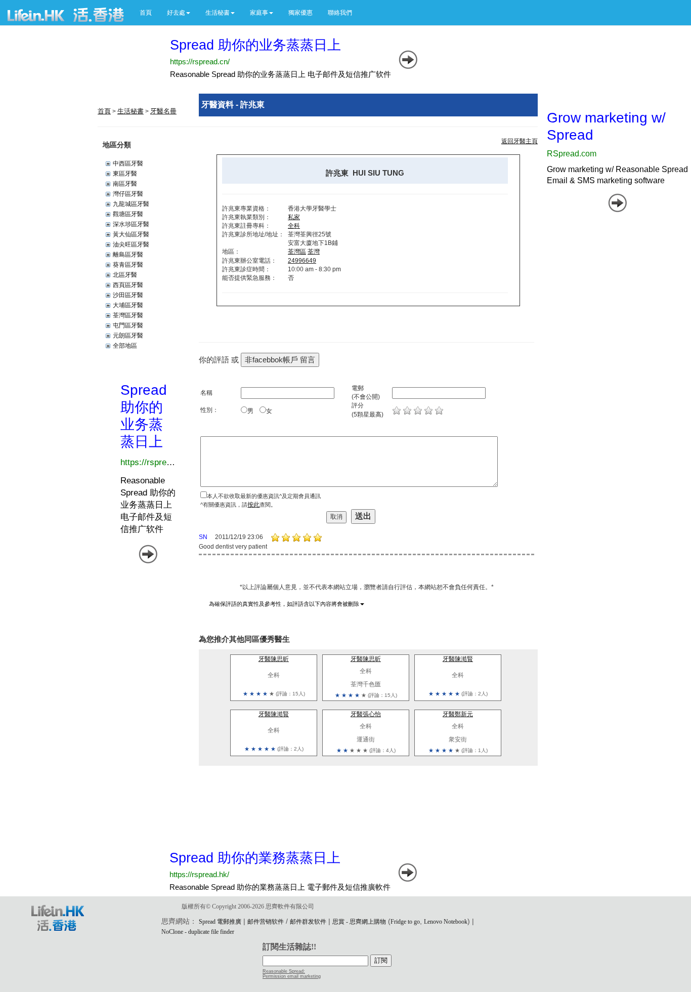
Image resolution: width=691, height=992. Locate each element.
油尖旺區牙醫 (131, 244)
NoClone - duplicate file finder (197, 931)
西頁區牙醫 (128, 284)
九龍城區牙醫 (131, 204)
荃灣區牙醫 (128, 315)
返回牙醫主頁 (519, 141)
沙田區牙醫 (128, 295)
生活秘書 (130, 111)
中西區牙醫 (128, 163)
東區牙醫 (125, 173)
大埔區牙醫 (128, 305)
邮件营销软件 (265, 921)
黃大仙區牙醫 (131, 234)
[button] (178, 12)
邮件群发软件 (308, 921)
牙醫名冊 (163, 111)
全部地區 (125, 345)
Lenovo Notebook (445, 921)
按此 (253, 504)
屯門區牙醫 (128, 325)
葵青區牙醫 (128, 264)
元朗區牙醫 (128, 335)
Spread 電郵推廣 (220, 921)
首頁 (146, 12)
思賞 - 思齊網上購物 (359, 921)
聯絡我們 (340, 12)
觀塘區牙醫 (128, 214)
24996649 (302, 260)
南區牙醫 (125, 183)
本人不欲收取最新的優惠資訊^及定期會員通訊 (264, 496)
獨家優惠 (300, 12)
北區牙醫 (125, 274)
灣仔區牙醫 (128, 193)
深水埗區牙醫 (131, 224)
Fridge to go (405, 921)
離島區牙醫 (128, 254)
